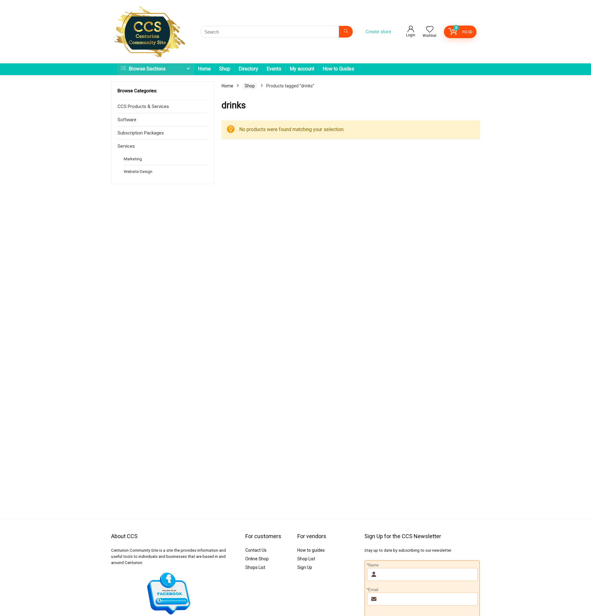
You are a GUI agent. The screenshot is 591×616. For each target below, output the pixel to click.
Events (274, 69)
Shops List (255, 567)
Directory (248, 69)
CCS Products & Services (143, 106)
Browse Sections (146, 69)
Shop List (306, 558)
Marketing (133, 158)
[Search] (346, 32)
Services (126, 146)
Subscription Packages (141, 133)
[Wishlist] (429, 30)
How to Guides (338, 69)
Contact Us (256, 550)
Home (204, 69)
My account (302, 69)
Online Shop (257, 558)
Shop (224, 69)
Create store (378, 31)
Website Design (138, 171)
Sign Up (304, 567)
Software (127, 119)
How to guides (311, 550)
